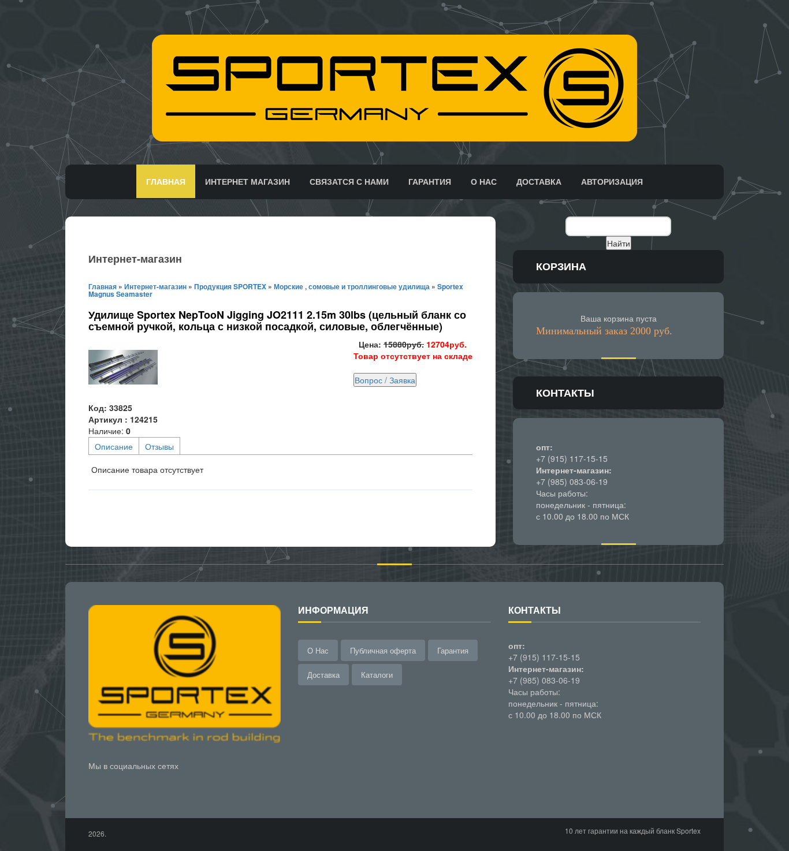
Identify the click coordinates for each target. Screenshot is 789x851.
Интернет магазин (247, 181)
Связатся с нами (349, 181)
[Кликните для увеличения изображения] (123, 367)
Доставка (538, 181)
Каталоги (377, 674)
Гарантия (429, 181)
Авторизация (612, 181)
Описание (114, 446)
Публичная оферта (383, 650)
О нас (484, 181)
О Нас (318, 650)
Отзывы (159, 446)
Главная (165, 181)
